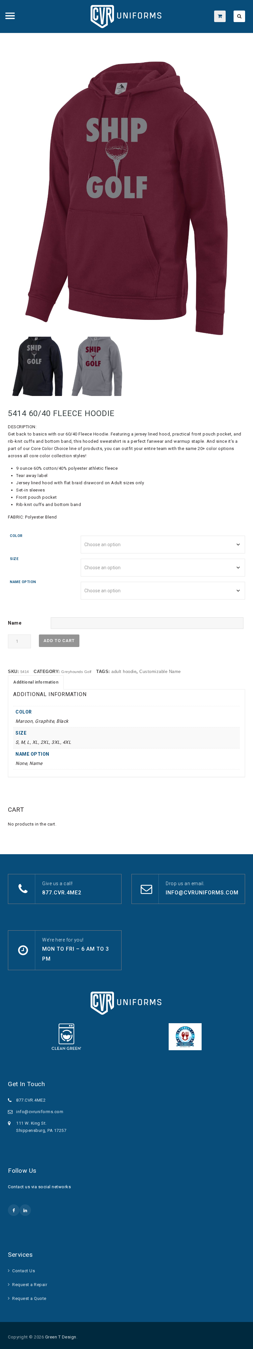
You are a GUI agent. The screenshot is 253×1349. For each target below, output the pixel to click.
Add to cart (59, 640)
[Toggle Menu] (10, 15)
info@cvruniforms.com (202, 892)
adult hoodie (123, 671)
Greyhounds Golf (76, 672)
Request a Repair (29, 1284)
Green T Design (60, 1337)
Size (14, 559)
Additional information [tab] (35, 682)
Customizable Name (160, 671)
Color (16, 536)
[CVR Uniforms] (127, 16)
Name (14, 623)
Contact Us (23, 1270)
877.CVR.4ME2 (61, 892)
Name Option (23, 582)
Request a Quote (29, 1298)
